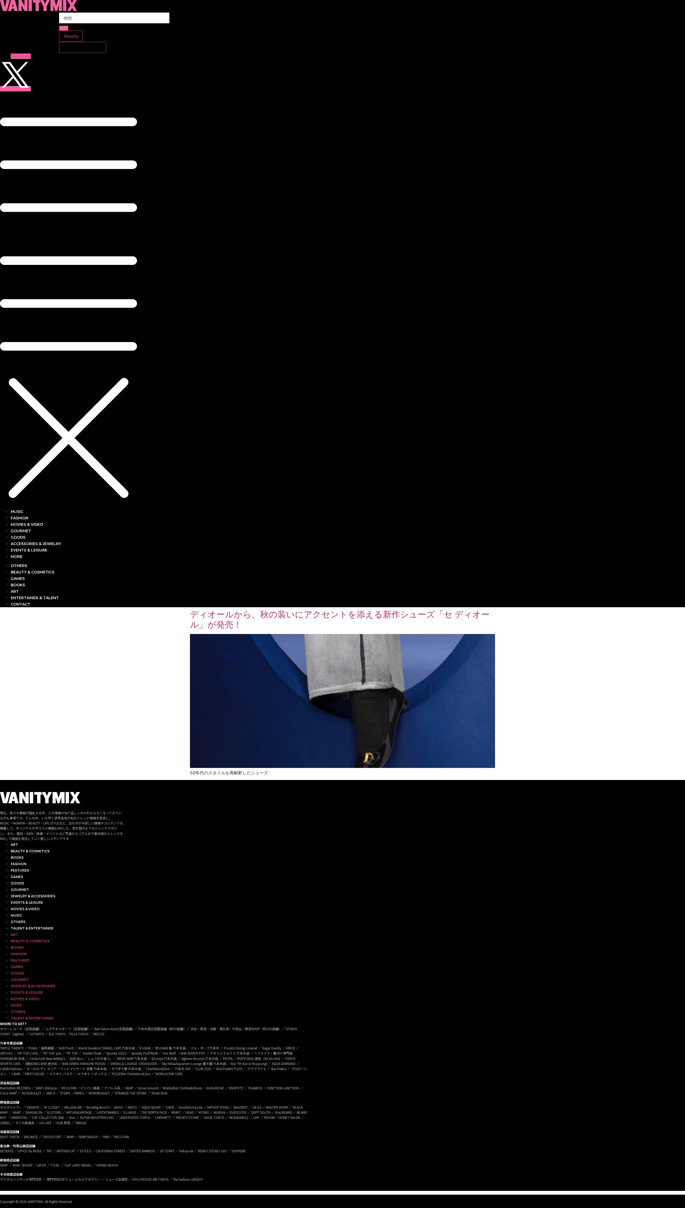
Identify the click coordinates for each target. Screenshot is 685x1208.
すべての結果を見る (83, 47)
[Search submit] (63, 28)
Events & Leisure (27, 903)
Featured (20, 870)
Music (16, 915)
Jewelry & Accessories (33, 896)
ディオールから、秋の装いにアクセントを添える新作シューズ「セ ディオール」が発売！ (340, 619)
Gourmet (20, 890)
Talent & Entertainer (32, 928)
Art (14, 845)
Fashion (18, 864)
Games (17, 877)
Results (71, 36)
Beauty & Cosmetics (30, 851)
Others (18, 922)
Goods (17, 883)
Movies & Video (25, 909)
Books (17, 858)
